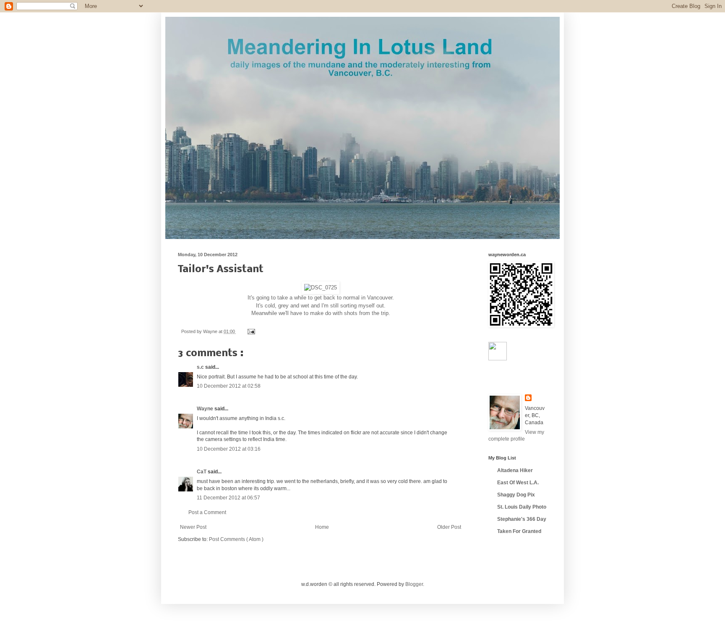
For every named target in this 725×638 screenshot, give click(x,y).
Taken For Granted (519, 531)
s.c (201, 367)
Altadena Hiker (515, 470)
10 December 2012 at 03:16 (229, 449)
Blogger (414, 584)
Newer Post (193, 527)
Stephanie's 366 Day (521, 519)
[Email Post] (250, 331)
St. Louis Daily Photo (521, 507)
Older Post (449, 527)
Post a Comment (207, 512)
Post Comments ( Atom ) (236, 539)
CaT (202, 472)
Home (322, 527)
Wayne (205, 409)
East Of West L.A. (518, 483)
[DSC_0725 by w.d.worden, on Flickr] (320, 287)
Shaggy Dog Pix (516, 495)
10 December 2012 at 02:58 (229, 386)
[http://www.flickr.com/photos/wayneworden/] (497, 359)
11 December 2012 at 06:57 (228, 498)
